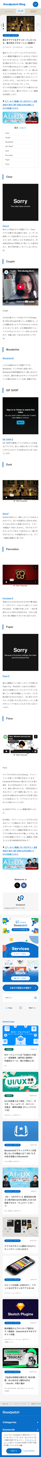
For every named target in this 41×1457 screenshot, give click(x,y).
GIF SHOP (9, 146)
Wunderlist (9, 142)
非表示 (22, 128)
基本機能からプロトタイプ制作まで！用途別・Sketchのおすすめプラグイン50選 (20, 1331)
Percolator (9, 155)
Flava (7, 164)
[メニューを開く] (35, 4)
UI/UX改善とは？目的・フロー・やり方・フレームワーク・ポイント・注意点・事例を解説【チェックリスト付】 (20, 1105)
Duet (7, 151)
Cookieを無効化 (29, 1451)
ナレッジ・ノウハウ (10, 35)
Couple (7, 137)
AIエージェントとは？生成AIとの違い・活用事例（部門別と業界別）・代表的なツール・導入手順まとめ (20, 1058)
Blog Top (5, 1404)
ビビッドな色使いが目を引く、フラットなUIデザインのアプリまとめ (20, 1286)
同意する (14, 1451)
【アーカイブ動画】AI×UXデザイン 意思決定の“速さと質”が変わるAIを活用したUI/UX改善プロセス (20, 104)
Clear (7, 133)
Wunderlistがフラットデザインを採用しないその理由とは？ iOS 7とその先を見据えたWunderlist (20, 1153)
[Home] (11, 1413)
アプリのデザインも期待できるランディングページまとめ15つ (20, 1247)
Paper (7, 160)
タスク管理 (29, 47)
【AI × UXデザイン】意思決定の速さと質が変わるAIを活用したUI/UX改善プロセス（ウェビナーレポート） (20, 1201)
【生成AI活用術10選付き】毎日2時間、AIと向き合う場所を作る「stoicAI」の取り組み (19, 1380)
